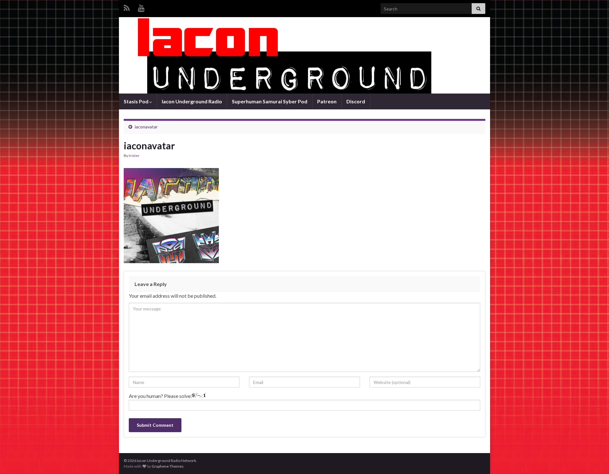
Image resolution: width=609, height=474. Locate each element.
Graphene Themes (168, 466)
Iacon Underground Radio (192, 101)
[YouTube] (141, 6)
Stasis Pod (136, 101)
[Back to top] (595, 460)
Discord (355, 101)
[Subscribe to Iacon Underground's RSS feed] (127, 6)
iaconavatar (146, 126)
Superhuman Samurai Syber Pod (269, 101)
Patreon (327, 101)
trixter (134, 155)
